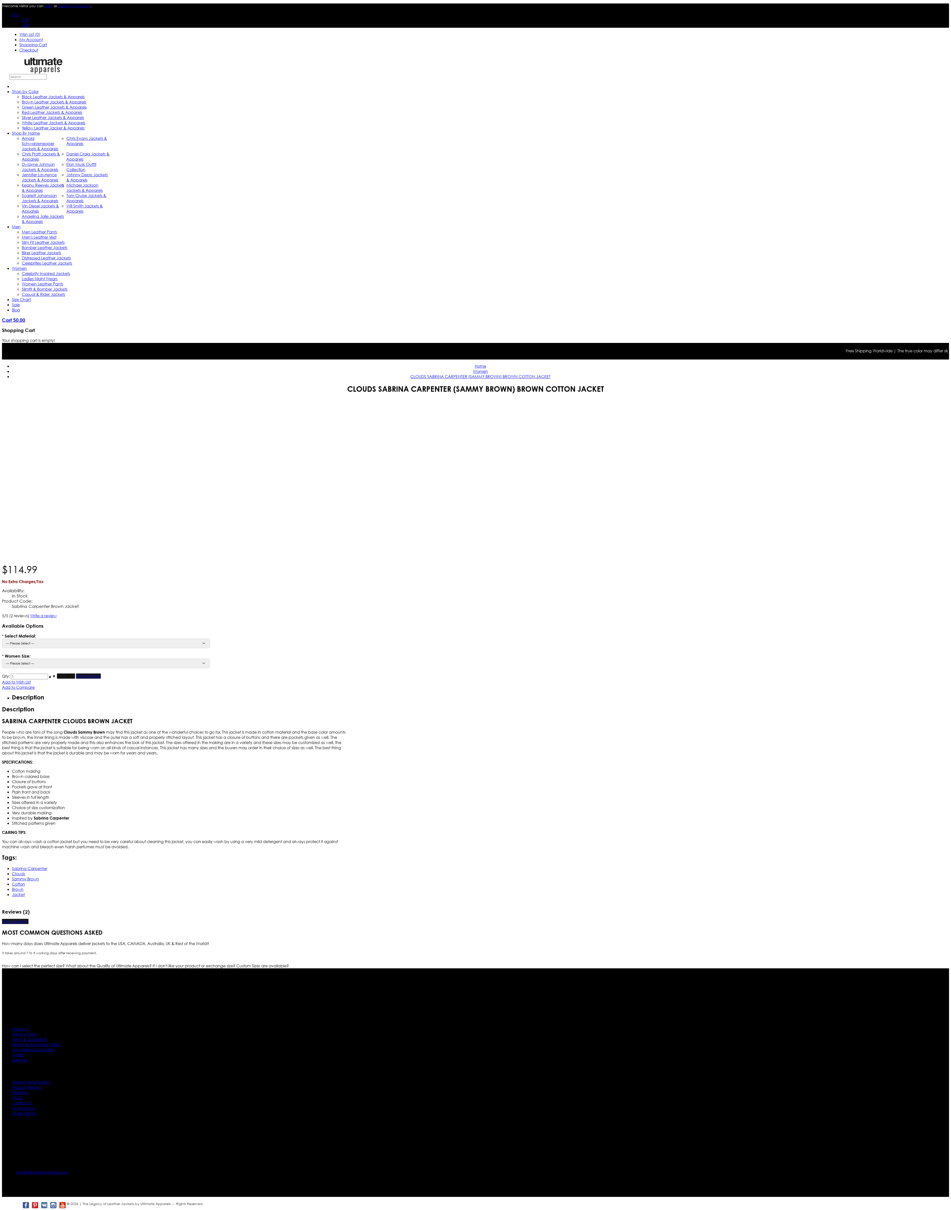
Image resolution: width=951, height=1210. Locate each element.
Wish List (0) (29, 34)
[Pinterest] (34, 1205)
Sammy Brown (25, 878)
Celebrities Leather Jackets (47, 263)
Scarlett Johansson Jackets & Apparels (40, 198)
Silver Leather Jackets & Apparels (53, 117)
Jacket (18, 894)
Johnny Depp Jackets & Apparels (87, 177)
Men (16, 226)
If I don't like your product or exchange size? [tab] (194, 965)
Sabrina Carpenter (29, 868)
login (49, 5)
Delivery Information (31, 1082)
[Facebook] (25, 1205)
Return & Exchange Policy (36, 1044)
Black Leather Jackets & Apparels (53, 96)
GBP (26, 25)
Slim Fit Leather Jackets (43, 242)
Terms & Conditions (30, 1039)
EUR (25, 20)
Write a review (43, 615)
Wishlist (18, 1054)
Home (480, 366)
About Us (20, 1028)
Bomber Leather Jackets (44, 247)
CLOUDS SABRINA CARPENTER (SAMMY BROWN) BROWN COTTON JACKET (480, 376)
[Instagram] (53, 1205)
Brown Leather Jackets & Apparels (54, 101)
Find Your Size (88, 676)
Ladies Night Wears (39, 278)
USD (15, 14)
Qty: (6, 676)
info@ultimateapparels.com (42, 1172)
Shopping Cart (33, 44)
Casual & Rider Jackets (43, 294)
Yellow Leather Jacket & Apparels (53, 127)
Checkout (28, 49)
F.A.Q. (17, 1097)
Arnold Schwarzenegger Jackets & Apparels (40, 143)
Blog (16, 309)
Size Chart (21, 299)
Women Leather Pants (42, 283)
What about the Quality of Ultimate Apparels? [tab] (109, 965)
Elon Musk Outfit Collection (81, 167)
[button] (50, 676)
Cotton (18, 884)
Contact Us (22, 1103)
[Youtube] (62, 1205)
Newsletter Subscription (33, 1049)
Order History (24, 1113)
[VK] (44, 1205)
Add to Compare (18, 687)
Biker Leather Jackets (41, 252)
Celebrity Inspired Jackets (46, 273)
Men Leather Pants (39, 231)
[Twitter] (16, 1205)
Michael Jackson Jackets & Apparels (84, 187)
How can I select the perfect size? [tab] (34, 965)
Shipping (20, 1092)
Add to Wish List (16, 682)
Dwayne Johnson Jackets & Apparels (40, 167)
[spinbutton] (29, 676)
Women (19, 268)
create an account (74, 5)
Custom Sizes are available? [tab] (262, 965)
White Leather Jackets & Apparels (53, 122)
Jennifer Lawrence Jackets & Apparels (40, 177)
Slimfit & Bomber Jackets (44, 289)
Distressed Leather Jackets (46, 257)
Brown (18, 889)
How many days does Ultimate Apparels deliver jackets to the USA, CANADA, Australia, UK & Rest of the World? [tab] (105, 943)
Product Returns (27, 1087)
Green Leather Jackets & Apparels (54, 107)
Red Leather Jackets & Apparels (52, 112)
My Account (31, 39)
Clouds (18, 873)
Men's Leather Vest (39, 237)
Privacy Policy (25, 1034)
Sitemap (19, 1060)
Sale (16, 304)
